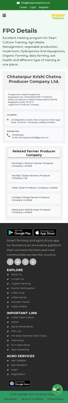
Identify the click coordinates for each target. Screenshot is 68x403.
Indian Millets (19, 306)
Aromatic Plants (20, 302)
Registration (18, 374)
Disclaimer (10, 399)
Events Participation (23, 288)
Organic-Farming (21, 283)
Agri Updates (18, 360)
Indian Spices (19, 297)
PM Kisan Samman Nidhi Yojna (28, 335)
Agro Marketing (20, 349)
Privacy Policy (55, 399)
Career (23, 7)
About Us (16, 274)
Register (44, 7)
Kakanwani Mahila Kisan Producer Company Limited (31, 211)
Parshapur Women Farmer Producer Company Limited (32, 164)
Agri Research (19, 365)
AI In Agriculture (20, 345)
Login (33, 7)
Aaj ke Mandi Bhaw (22, 326)
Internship (17, 340)
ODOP (15, 322)
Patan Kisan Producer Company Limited (35, 187)
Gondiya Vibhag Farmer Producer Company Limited (31, 199)
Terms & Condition (32, 399)
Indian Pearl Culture (22, 317)
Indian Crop (18, 292)
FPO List (16, 331)
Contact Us (17, 279)
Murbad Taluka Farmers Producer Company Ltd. (31, 177)
